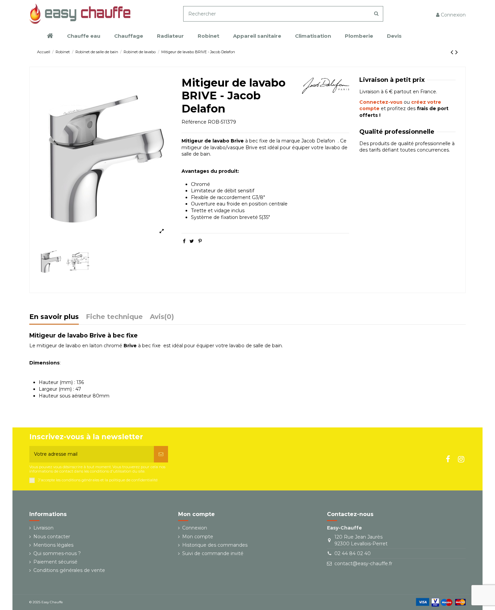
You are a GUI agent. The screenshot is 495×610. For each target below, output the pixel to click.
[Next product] (456, 52)
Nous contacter (51, 537)
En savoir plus (54, 317)
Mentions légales (53, 545)
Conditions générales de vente (69, 570)
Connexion (194, 528)
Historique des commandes (215, 545)
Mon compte (197, 537)
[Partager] (184, 241)
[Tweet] (192, 241)
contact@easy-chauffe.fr (363, 563)
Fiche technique (114, 317)
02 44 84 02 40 (352, 553)
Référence (194, 122)
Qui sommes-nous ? (57, 553)
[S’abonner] (161, 454)
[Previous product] (453, 52)
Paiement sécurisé (55, 562)
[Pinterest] (200, 241)
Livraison (43, 528)
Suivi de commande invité (212, 553)
